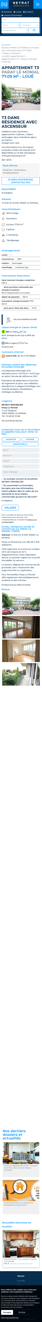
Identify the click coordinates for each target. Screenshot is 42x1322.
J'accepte (7, 1312)
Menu (37, 4)
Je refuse (21, 1312)
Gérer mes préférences (10, 1318)
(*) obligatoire (7, 501)
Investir (29, 12)
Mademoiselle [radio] (20, 444)
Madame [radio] (30, 439)
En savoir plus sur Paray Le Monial (16, 585)
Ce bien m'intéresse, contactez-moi (20, 181)
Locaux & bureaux (12, 15)
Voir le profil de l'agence (12, 420)
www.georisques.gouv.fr (14, 156)
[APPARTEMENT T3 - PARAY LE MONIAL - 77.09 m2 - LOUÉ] (21, 95)
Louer (18, 12)
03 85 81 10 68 (13, 416)
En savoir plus (7, 347)
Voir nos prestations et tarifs (25, 319)
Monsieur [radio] (11, 439)
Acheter (7, 12)
